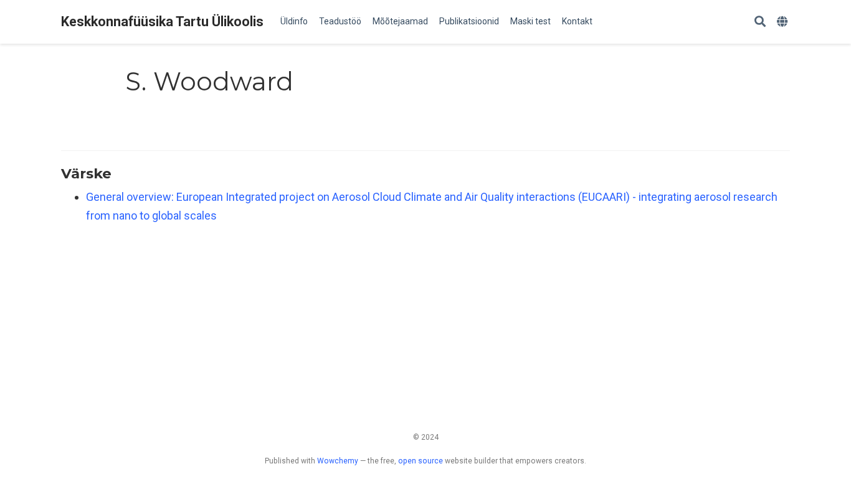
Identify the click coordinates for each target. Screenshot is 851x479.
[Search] (760, 22)
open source (420, 461)
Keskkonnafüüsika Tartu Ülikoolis (162, 21)
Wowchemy (337, 461)
